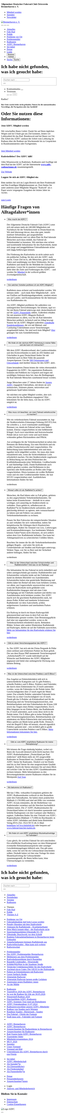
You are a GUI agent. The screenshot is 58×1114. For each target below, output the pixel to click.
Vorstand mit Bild (14, 1049)
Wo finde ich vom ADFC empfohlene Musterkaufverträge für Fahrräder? (32, 834)
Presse (9, 49)
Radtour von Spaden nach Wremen (22, 1009)
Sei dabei (11, 47)
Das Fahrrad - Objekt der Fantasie (22, 1014)
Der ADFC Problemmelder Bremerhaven (25, 954)
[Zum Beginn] (2, 1112)
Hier (53, 330)
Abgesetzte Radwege (16, 977)
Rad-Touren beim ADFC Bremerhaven (24, 1034)
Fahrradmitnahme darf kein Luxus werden (25, 922)
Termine (10, 900)
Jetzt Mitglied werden (10, 151)
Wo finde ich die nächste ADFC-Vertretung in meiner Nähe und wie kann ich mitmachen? (31, 344)
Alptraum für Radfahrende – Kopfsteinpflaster (27, 927)
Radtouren (11, 42)
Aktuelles (11, 29)
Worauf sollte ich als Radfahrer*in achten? (25, 490)
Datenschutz (12, 1102)
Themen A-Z (12, 914)
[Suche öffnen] (5, 25)
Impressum (11, 1099)
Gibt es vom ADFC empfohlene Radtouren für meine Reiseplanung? (32, 743)
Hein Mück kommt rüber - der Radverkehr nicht (28, 929)
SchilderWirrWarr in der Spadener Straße (25, 964)
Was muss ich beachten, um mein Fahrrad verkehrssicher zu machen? (31, 413)
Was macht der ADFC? (17, 219)
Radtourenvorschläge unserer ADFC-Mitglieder (28, 1007)
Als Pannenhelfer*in (16, 1071)
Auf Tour (21, 777)
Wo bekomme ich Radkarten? (20, 787)
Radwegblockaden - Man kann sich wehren (26, 944)
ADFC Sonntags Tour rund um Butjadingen (26, 1002)
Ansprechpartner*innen (17, 1081)
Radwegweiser (13, 947)
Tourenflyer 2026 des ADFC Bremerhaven (26, 991)
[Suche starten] (4, 83)
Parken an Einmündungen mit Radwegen (25, 972)
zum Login (6, 200)
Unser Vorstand (14, 1046)
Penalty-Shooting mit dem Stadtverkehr (24, 924)
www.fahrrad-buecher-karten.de (21, 828)
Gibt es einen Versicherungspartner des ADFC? (27, 643)
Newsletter (11, 17)
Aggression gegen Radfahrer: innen (22, 982)
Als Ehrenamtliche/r (15, 1066)
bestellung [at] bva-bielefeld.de (20, 825)
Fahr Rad (11, 32)
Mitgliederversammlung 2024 (20, 1039)
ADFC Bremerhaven (16, 44)
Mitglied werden (14, 12)
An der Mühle (13, 984)
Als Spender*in (14, 1064)
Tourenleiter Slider (15, 1036)
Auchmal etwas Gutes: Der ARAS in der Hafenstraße (30, 969)
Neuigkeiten (12, 897)
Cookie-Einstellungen (16, 1104)
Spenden (10, 15)
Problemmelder (13, 39)
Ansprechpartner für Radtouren (20, 1031)
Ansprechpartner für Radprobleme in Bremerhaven (29, 1029)
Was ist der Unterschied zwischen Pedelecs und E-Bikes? (31, 674)
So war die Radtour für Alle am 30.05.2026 (26, 994)
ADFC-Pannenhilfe (22, 312)
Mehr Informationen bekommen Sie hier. (30, 730)
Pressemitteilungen (15, 1079)
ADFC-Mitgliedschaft (16, 1061)
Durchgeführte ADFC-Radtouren (21, 999)
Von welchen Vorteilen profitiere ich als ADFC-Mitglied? (30, 285)
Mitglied (21, 272)
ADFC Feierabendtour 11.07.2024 (22, 1004)
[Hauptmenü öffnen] (8, 25)
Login (9, 52)
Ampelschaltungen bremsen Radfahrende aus (27, 942)
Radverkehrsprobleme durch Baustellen (24, 959)
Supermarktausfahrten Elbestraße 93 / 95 (25, 932)
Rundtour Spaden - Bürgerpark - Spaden (25, 1012)
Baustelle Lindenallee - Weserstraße (22, 962)
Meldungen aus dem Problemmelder (23, 957)
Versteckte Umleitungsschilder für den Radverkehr (29, 967)
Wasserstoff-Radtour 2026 (18, 996)
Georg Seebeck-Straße (17, 974)
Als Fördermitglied (15, 1069)
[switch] (22, 89)
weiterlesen (12, 279)
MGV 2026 (12, 1041)
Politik (10, 34)
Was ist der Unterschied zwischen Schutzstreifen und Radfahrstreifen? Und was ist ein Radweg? (32, 564)
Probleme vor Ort (14, 37)
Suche (10, 59)
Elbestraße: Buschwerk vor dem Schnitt (24, 934)
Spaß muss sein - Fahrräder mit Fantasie (24, 1017)
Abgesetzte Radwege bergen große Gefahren (27, 979)
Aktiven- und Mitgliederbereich (21, 1088)
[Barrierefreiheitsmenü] (2, 25)
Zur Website (6, 172)
